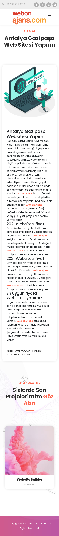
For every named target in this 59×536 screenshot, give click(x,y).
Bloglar (29, 31)
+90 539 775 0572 (15, 4)
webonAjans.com (38, 523)
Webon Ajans (24, 193)
